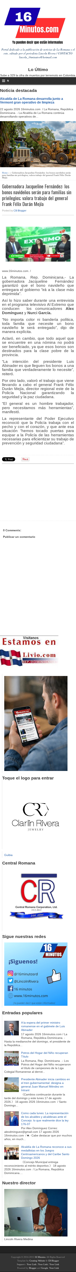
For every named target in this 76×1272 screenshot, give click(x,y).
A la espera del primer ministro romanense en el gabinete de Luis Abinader (43, 1026)
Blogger (32, 1268)
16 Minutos (40, 1257)
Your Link (31, 1264)
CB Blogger (20, 210)
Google (44, 1268)
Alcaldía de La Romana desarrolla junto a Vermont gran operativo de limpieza (31, 100)
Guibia (8, 855)
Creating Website (37, 1260)
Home (5, 172)
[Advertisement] (33, 491)
